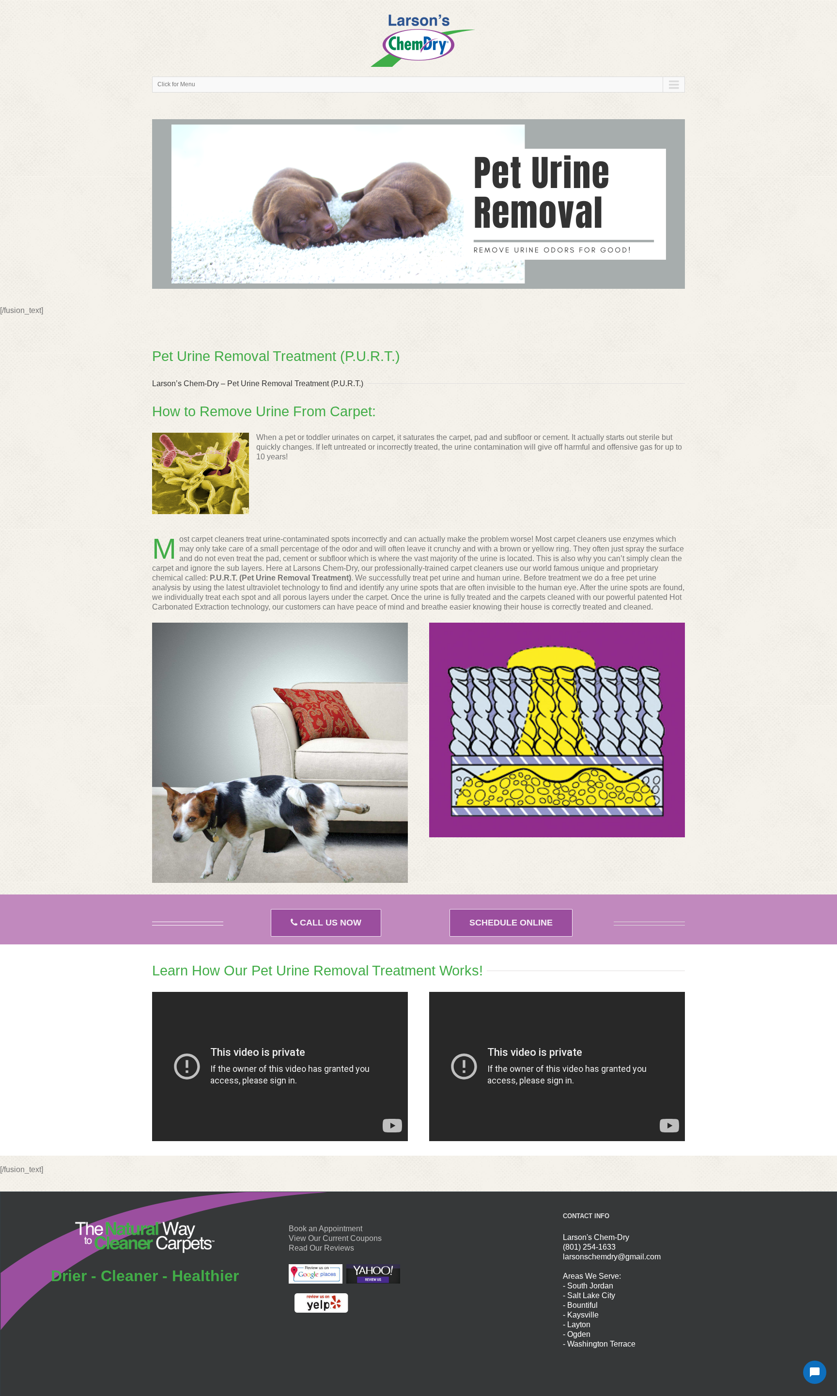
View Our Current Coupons (335, 1238)
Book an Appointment (325, 1228)
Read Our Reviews (321, 1248)
